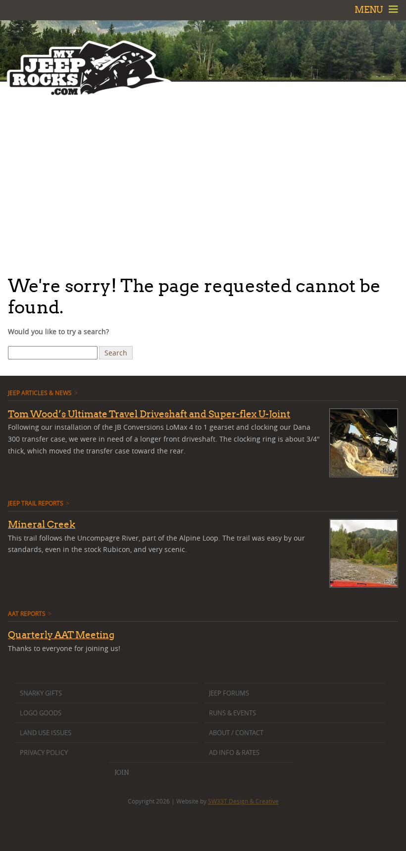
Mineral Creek (41, 524)
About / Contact (236, 733)
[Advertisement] (203, 175)
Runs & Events (232, 713)
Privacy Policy (44, 753)
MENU (370, 9)
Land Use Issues (45, 733)
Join (121, 772)
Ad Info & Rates (234, 753)
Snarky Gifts (41, 693)
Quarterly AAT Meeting (61, 635)
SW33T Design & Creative (243, 801)
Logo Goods (40, 713)
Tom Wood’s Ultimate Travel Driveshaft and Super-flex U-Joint (149, 414)
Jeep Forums (229, 693)
